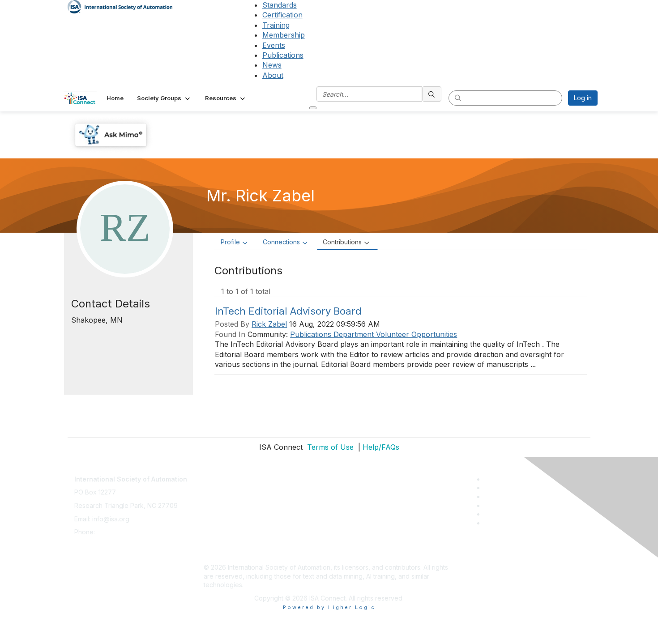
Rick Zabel (269, 324)
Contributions (342, 242)
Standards (279, 4)
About (272, 75)
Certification (282, 14)
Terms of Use (329, 447)
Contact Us (220, 474)
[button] (164, 98)
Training (276, 25)
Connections (281, 242)
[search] (432, 94)
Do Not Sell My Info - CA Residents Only (262, 541)
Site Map (217, 554)
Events (273, 45)
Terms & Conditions (232, 514)
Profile (230, 242)
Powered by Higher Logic (329, 607)
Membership (283, 34)
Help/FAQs (381, 447)
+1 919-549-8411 (121, 532)
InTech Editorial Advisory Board (288, 311)
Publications (282, 55)
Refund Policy (224, 527)
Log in (583, 98)
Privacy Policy (224, 501)
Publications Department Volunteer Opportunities (373, 334)
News (272, 64)
